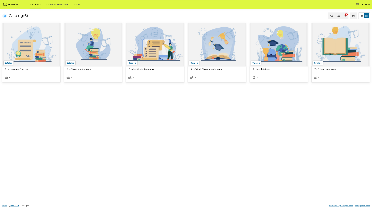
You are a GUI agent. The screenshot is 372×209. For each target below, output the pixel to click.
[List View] (361, 15)
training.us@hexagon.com (341, 206)
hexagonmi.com (362, 206)
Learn (4, 206)
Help (77, 4)
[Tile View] (366, 15)
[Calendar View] (353, 15)
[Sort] (338, 15)
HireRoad (14, 206)
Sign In (365, 4)
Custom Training (57, 4)
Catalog (35, 4)
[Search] (331, 15)
